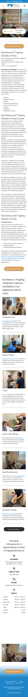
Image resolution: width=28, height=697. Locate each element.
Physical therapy (7, 359)
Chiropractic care (7, 321)
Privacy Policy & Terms (10, 681)
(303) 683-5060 (17, 1)
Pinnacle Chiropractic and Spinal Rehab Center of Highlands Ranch (14, 687)
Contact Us (19, 683)
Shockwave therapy (8, 514)
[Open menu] (24, 6)
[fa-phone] (3, 7)
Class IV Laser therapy (16, 438)
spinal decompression (18, 476)
